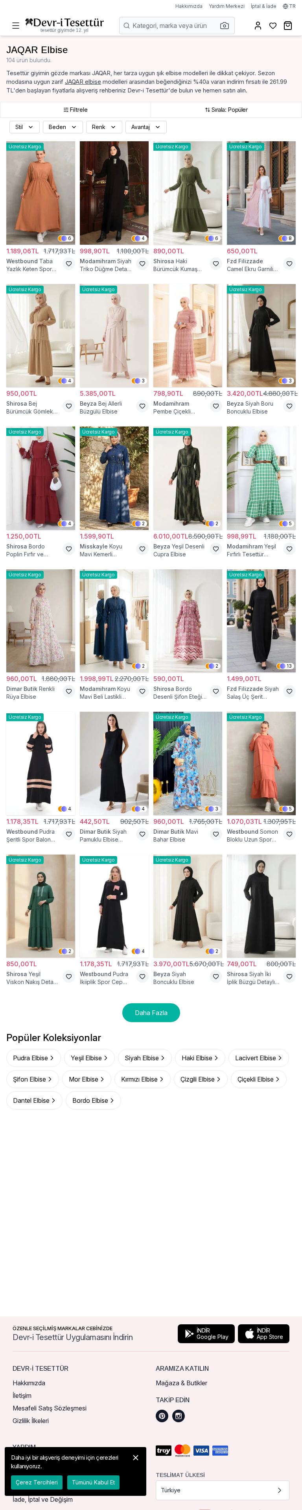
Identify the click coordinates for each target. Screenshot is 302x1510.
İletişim (22, 1395)
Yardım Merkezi (227, 6)
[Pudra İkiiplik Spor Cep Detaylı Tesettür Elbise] (114, 906)
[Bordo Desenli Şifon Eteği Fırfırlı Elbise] (187, 621)
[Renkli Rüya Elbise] (40, 621)
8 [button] (290, 238)
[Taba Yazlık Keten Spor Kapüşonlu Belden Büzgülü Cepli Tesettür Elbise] (40, 193)
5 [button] (290, 523)
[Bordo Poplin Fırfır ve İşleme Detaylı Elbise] (40, 478)
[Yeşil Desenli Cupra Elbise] (187, 478)
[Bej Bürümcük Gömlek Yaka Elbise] (40, 336)
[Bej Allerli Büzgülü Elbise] (114, 336)
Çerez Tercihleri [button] (37, 1482)
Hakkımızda (189, 6)
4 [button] (143, 238)
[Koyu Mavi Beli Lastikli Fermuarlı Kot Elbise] (114, 621)
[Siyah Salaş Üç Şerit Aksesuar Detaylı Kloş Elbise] (261, 621)
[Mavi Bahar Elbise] (187, 763)
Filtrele (79, 109)
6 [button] (69, 238)
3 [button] (143, 381)
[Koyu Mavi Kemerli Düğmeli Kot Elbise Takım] (114, 478)
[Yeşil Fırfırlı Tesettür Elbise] (261, 478)
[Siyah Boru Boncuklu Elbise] (261, 336)
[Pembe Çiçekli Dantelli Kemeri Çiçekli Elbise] (187, 336)
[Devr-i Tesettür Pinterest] (162, 1416)
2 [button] (143, 523)
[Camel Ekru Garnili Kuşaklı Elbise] (261, 193)
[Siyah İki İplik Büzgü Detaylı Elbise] (261, 906)
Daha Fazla (151, 1013)
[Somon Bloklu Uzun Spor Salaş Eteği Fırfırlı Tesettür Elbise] (261, 763)
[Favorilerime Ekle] (69, 263)
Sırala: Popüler (229, 109)
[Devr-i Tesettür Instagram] (178, 1416)
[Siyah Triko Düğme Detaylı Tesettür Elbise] (114, 193)
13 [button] (289, 666)
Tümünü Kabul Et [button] (93, 1482)
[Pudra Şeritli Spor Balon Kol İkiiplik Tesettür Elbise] (40, 763)
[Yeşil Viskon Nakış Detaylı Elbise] (40, 906)
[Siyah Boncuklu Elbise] (187, 906)
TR (292, 6)
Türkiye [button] (170, 1490)
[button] (227, 25)
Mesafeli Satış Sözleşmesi (50, 1408)
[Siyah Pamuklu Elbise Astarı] (114, 763)
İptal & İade (263, 6)
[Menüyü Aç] (15, 25)
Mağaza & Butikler (181, 1383)
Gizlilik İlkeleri (31, 1421)
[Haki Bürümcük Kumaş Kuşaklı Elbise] (187, 193)
